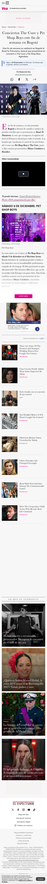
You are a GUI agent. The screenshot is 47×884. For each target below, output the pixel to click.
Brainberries (23, 356)
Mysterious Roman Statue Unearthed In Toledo (30, 438)
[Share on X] (26, 79)
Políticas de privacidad (23, 838)
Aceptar (40, 879)
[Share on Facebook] (19, 79)
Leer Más (23, 296)
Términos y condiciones (23, 835)
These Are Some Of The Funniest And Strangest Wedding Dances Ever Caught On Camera (30, 350)
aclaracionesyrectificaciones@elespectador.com (23, 860)
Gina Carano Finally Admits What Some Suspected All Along (32, 371)
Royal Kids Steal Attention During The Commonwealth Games (32, 486)
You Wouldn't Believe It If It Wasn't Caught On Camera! (31, 415)
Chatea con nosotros (24, 825)
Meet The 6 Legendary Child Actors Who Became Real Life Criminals (32, 509)
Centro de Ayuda (23, 841)
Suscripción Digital (23, 822)
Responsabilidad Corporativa (23, 832)
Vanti (21, 397)
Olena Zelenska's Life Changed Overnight (29, 461)
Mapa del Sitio (23, 814)
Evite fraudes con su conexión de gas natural (32, 393)
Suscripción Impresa (23, 818)
